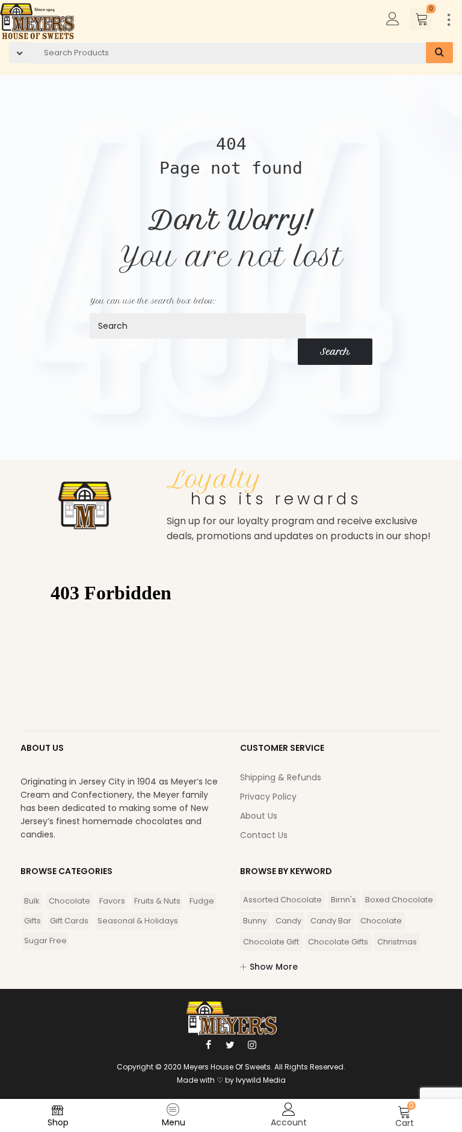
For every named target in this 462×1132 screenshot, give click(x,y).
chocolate (381, 920)
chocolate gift (271, 941)
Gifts (32, 920)
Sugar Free (45, 940)
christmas (397, 941)
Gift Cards (69, 920)
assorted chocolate (282, 899)
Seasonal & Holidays (137, 920)
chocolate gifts (338, 941)
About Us (258, 816)
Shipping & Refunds (280, 777)
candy (288, 920)
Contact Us (264, 835)
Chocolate (69, 901)
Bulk (32, 901)
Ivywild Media (261, 1080)
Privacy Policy (268, 797)
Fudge (201, 901)
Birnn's (343, 899)
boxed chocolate (399, 899)
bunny (254, 920)
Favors (112, 901)
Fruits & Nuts (157, 901)
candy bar (330, 920)
